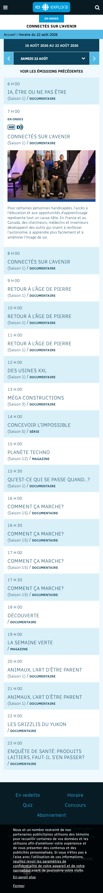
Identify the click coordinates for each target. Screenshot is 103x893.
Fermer (18, 886)
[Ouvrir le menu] (5, 7)
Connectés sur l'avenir (51, 26)
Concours (75, 805)
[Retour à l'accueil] (51, 6)
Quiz (27, 805)
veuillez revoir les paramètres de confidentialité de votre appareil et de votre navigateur (49, 865)
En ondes (51, 18)
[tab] (51, 91)
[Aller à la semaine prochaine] (94, 58)
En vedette (28, 795)
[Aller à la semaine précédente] (8, 58)
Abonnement (51, 815)
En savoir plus (24, 877)
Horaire (75, 795)
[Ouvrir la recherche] (97, 7)
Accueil (10, 34)
